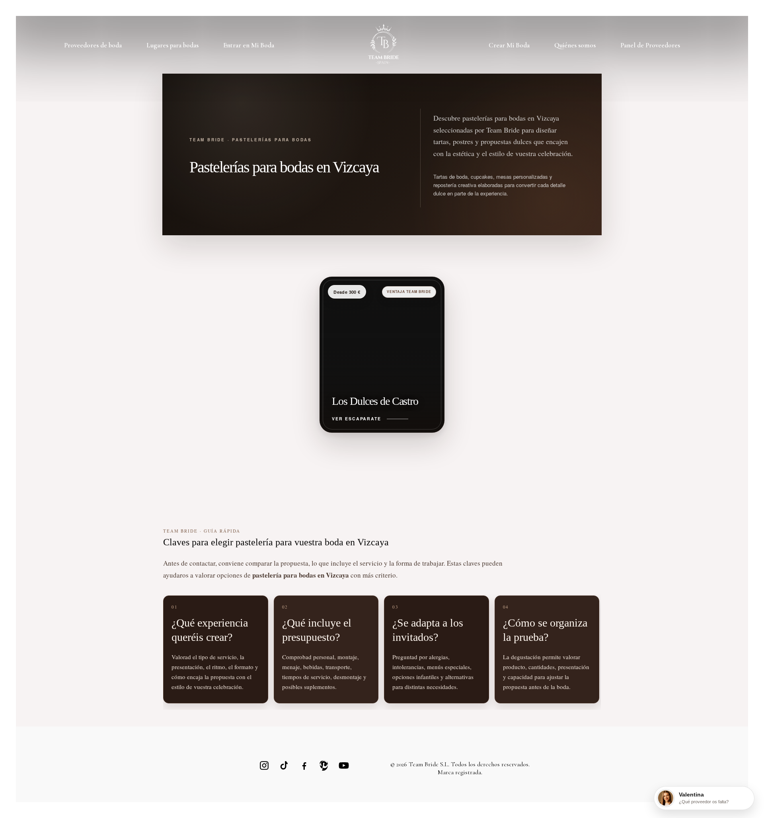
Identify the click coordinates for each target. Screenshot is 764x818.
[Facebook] (304, 765)
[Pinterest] (324, 765)
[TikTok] (284, 765)
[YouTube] (344, 765)
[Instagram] (264, 765)
